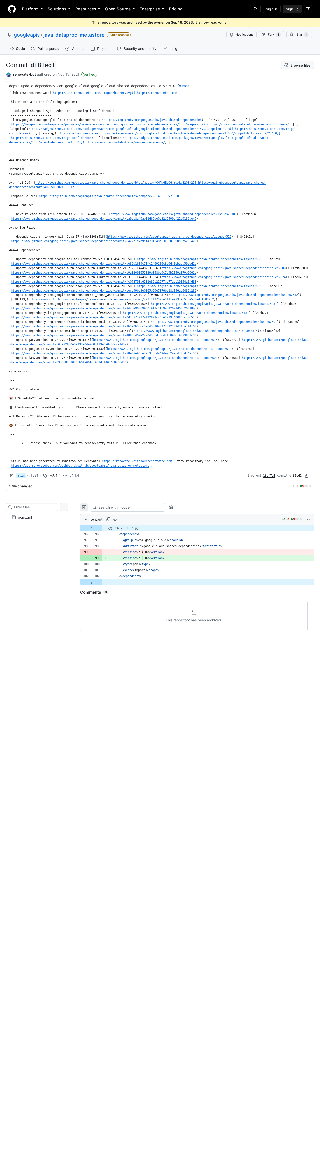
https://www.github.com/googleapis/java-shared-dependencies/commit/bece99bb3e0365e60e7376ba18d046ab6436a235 (103, 290)
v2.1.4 (74, 475)
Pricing (176, 8)
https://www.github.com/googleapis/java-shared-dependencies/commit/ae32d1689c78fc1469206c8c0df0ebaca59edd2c (103, 263)
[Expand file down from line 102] (91, 582)
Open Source (118, 8)
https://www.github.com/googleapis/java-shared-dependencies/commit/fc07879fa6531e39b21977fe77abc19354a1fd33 (103, 281)
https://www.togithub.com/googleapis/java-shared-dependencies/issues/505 (213, 304)
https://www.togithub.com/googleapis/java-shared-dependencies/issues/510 (173, 214)
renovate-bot (24, 74)
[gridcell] (197, 528)
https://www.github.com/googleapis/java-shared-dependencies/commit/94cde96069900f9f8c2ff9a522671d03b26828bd (103, 308)
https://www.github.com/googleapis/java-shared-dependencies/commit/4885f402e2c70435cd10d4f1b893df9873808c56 (103, 335)
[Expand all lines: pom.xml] (115, 519)
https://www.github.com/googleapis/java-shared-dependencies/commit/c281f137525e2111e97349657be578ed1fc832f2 (121, 299)
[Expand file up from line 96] (91, 528)
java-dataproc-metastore (74, 35)
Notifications (245, 34)
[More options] (308, 519)
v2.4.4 (55, 475)
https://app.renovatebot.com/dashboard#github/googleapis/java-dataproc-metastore (80, 465)
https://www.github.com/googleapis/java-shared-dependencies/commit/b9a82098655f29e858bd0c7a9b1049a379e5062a (103, 272)
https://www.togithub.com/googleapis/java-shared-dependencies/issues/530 (169, 349)
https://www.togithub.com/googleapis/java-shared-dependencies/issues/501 (215, 322)
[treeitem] (37, 517)
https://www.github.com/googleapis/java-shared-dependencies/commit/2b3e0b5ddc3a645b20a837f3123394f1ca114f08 (103, 326)
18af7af (269, 475)
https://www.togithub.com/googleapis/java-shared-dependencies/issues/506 (224, 268)
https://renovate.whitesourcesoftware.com (137, 461)
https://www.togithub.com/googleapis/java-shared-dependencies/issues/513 (185, 313)
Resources (86, 8)
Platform (30, 8)
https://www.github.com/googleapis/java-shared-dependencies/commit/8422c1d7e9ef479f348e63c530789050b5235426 (103, 241)
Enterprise (150, 8)
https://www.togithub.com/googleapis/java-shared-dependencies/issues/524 (224, 277)
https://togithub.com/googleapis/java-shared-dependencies (153, 120)
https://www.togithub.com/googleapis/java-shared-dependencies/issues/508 (199, 259)
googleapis (27, 35)
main (21, 475)
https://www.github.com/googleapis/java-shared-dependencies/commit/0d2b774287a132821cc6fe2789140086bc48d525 (103, 317)
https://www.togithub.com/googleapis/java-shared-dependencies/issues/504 (155, 358)
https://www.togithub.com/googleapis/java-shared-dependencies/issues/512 (236, 295)
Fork (274, 34)
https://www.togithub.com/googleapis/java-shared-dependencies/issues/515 (155, 340)
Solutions (57, 8)
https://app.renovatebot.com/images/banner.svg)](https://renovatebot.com (115, 93)
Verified (89, 74)
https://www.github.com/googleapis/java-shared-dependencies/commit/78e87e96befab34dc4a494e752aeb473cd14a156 (103, 353)
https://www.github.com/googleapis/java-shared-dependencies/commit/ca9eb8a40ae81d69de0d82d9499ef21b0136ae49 (103, 218)
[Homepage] (12, 9)
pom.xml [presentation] (25, 517)
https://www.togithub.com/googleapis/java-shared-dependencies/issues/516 (169, 236)
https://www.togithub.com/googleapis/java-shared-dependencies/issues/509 (199, 286)
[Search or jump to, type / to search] (255, 9)
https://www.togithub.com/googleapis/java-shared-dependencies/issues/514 (196, 331)
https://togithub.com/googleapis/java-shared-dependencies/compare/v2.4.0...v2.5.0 (109, 196)
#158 (183, 86)
